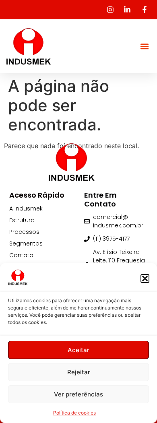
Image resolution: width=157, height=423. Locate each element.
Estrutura (22, 220)
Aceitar (78, 350)
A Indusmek (26, 208)
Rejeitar (78, 372)
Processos (24, 232)
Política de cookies (74, 413)
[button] (145, 278)
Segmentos (26, 243)
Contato (21, 255)
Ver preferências (78, 394)
